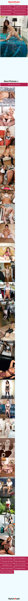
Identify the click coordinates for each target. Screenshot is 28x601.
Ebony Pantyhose (7, 568)
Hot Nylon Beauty (7, 7)
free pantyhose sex (21, 561)
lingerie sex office (21, 7)
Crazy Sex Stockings (7, 572)
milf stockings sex (21, 558)
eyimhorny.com (7, 565)
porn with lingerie (7, 558)
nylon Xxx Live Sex (14, 84)
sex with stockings (21, 10)
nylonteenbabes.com (7, 10)
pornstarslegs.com (7, 14)
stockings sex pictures (21, 14)
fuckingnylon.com (21, 568)
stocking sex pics (7, 561)
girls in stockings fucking (21, 565)
